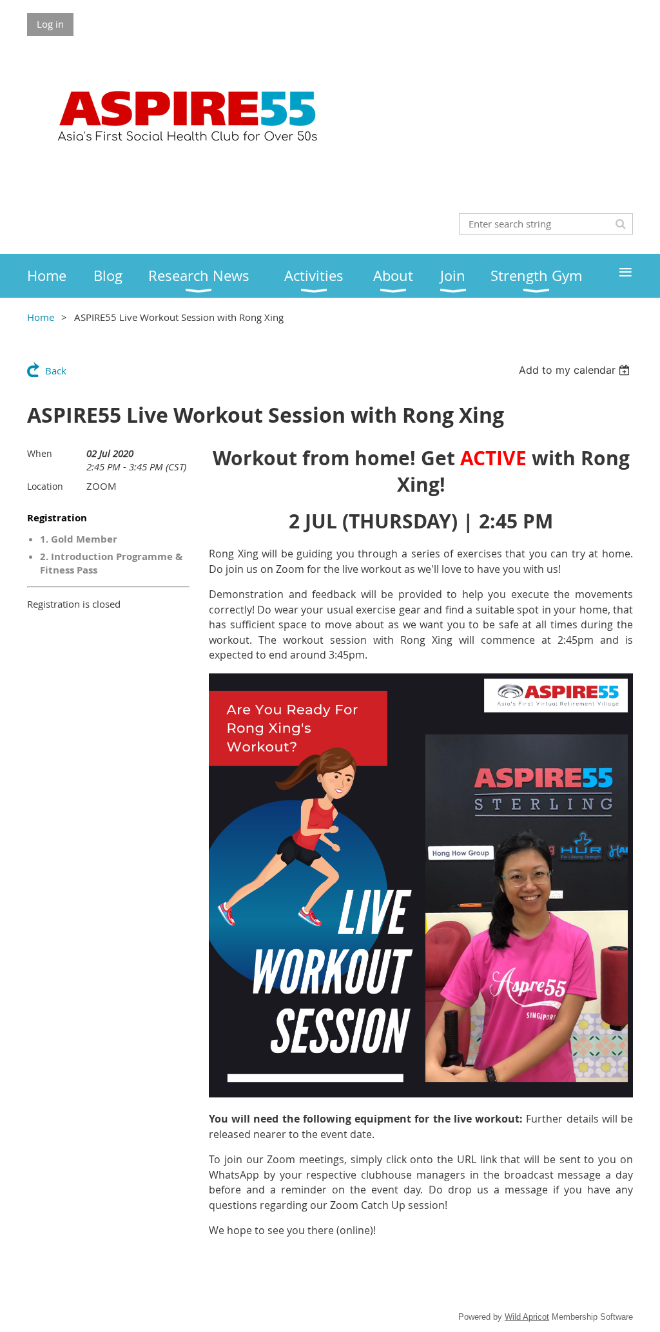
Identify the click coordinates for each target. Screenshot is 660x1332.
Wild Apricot (527, 1317)
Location (45, 486)
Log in (50, 23)
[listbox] (576, 370)
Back (55, 370)
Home (40, 317)
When (39, 453)
